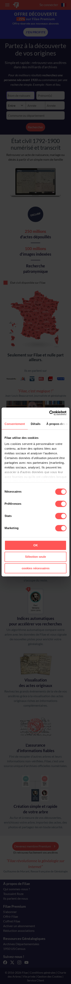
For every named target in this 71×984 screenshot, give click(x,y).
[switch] (60, 504)
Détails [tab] (35, 423)
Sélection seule (35, 557)
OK (35, 545)
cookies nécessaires (36, 568)
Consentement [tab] (15, 423)
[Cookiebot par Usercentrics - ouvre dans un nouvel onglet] (50, 412)
